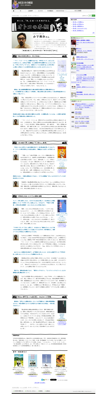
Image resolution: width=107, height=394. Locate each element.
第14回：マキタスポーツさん (80, 28)
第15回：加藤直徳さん (78, 26)
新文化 (77, 84)
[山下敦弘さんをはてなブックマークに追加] (42, 380)
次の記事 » (42, 382)
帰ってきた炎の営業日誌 (81, 126)
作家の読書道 (79, 92)
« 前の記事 (36, 382)
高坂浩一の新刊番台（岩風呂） (83, 40)
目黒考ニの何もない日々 (81, 56)
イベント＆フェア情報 (81, 74)
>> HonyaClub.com (61, 85)
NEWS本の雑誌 (79, 63)
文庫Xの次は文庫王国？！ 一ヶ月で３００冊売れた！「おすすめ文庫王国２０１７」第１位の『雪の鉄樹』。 (84, 105)
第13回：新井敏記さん (78, 30)
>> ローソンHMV (62, 86)
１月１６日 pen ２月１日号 (82, 116)
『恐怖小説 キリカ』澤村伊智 (84, 50)
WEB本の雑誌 (16, 10)
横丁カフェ (78, 48)
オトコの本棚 (23, 15)
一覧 (93, 32)
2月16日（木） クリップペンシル (84, 59)
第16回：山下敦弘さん (78, 24)
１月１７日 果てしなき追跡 (82, 121)
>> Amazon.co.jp (62, 83)
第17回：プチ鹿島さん (78, 22)
